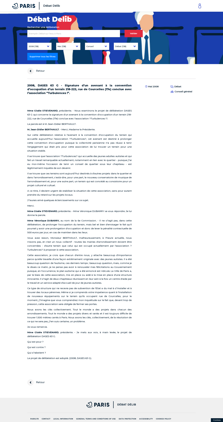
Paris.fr (34, 419)
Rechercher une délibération (43, 27)
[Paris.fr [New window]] (67, 405)
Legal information (63, 419)
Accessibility (146, 419)
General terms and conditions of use (96, 419)
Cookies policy (163, 419)
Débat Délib (126, 404)
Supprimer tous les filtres (43, 56)
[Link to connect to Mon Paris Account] (200, 6)
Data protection (127, 419)
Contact (46, 419)
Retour (40, 70)
